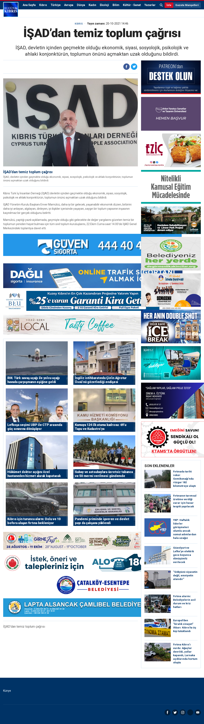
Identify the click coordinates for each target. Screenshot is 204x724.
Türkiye (56, 5)
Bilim (116, 5)
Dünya (81, 5)
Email (198, 712)
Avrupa (68, 5)
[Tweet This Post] (134, 66)
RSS (190, 712)
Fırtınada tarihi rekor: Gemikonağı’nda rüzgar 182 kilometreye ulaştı (184, 478)
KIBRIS (79, 23)
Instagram (183, 712)
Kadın (92, 5)
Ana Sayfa (29, 5)
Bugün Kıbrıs (10, 9)
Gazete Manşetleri (187, 5)
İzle (169, 5)
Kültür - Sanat (132, 5)
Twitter (175, 712)
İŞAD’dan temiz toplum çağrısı (28, 172)
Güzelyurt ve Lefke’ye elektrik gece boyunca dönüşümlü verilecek (183, 555)
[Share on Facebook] (126, 66)
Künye (7, 690)
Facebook (168, 712)
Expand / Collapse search (161, 5)
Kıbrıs (43, 5)
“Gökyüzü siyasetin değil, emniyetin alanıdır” (185, 575)
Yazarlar (150, 5)
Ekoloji (104, 5)
